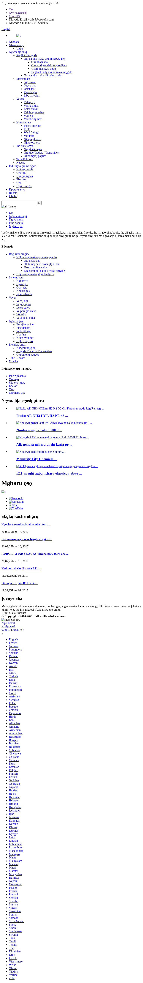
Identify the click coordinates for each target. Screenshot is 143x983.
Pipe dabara (16, 222)
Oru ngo (21, 172)
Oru (11, 9)
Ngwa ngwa (23, 122)
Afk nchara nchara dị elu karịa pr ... (44, 444)
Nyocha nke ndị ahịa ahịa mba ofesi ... (25, 524)
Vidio (19, 48)
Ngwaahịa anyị (18, 51)
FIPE (27, 129)
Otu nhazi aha (39, 62)
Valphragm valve (34, 112)
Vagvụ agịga (31, 105)
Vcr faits (29, 135)
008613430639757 (12, 629)
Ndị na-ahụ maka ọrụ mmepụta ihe (44, 58)
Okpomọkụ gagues (35, 155)
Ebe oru (21, 179)
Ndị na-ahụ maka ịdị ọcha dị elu (42, 75)
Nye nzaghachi (18, 12)
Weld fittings (31, 132)
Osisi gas (29, 88)
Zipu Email (8, 623)
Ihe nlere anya (24, 145)
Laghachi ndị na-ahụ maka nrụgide (51, 72)
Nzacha (20, 162)
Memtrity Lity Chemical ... (36, 459)
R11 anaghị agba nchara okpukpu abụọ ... (49, 473)
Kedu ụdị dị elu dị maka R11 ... (21, 568)
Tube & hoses (24, 159)
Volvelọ (28, 115)
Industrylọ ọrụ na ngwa (22, 166)
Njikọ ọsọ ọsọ (32, 142)
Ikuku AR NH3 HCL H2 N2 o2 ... (42, 416)
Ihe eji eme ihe (32, 125)
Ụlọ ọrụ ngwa (24, 176)
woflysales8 (8, 626)
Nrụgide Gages (33, 149)
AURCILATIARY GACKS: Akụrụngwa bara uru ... (35, 553)
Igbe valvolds (32, 95)
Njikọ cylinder (32, 139)
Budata (13, 192)
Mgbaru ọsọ (16, 226)
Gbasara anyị (16, 45)
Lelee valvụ (31, 109)
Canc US (14, 16)
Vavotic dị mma (33, 119)
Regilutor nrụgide (26, 55)
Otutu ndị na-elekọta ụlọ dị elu (49, 65)
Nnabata (14, 41)
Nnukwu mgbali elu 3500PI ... (39, 430)
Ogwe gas (30, 85)
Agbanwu (30, 82)
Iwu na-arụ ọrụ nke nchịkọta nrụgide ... (26, 539)
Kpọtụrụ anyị (17, 189)
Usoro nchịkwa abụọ (43, 68)
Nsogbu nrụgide (25, 347)
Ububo (13, 196)
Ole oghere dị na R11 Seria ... (19, 583)
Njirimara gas (24, 186)
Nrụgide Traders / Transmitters (42, 152)
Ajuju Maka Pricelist (13, 613)
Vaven (20, 98)
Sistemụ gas (23, 78)
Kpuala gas (30, 92)
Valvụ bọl (29, 102)
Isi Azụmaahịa (24, 169)
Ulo (11, 212)
